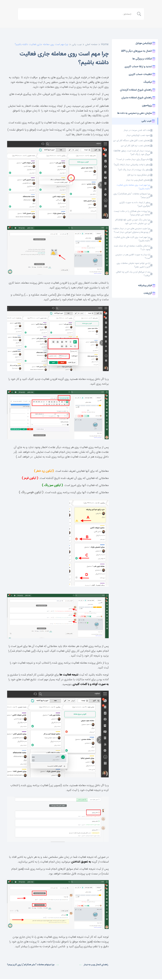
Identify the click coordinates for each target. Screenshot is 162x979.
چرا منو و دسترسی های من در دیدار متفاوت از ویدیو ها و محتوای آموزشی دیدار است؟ (131, 230)
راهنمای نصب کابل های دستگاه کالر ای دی (131, 140)
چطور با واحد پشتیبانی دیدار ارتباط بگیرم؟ (132, 164)
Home (105, 44)
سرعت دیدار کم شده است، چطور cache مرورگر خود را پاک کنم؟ (132, 152)
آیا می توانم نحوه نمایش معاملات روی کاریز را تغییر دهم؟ (133, 265)
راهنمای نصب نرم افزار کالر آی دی (135, 145)
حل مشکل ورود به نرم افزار (138, 175)
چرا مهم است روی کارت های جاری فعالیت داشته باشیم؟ (132, 239)
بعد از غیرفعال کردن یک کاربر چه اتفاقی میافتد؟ (133, 273)
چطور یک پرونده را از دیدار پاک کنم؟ (134, 170)
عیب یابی (77, 44)
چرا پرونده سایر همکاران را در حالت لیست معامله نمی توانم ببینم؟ (132, 213)
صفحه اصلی (91, 44)
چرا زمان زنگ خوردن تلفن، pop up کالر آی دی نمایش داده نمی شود (132, 221)
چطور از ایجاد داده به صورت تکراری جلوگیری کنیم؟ (134, 204)
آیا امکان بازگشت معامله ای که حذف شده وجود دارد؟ (132, 247)
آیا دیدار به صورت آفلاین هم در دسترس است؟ (132, 256)
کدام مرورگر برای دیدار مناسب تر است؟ (133, 159)
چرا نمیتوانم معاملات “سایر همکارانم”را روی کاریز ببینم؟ (131, 195)
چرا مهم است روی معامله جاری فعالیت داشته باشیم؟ (133, 187)
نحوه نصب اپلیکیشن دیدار (138, 135)
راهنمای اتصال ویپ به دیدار (137, 180)
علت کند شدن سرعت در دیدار (137, 130)
